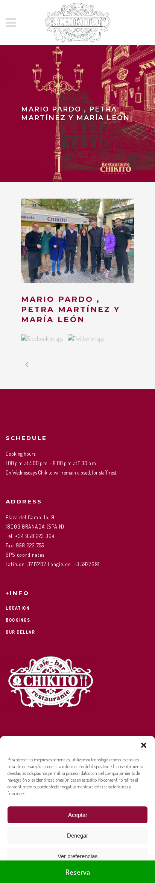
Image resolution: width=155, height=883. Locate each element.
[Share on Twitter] (86, 338)
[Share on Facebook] (42, 338)
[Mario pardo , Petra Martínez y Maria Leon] (77, 241)
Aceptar (77, 815)
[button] (143, 745)
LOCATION (18, 608)
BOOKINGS (18, 620)
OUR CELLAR (20, 632)
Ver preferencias (78, 856)
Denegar (77, 835)
